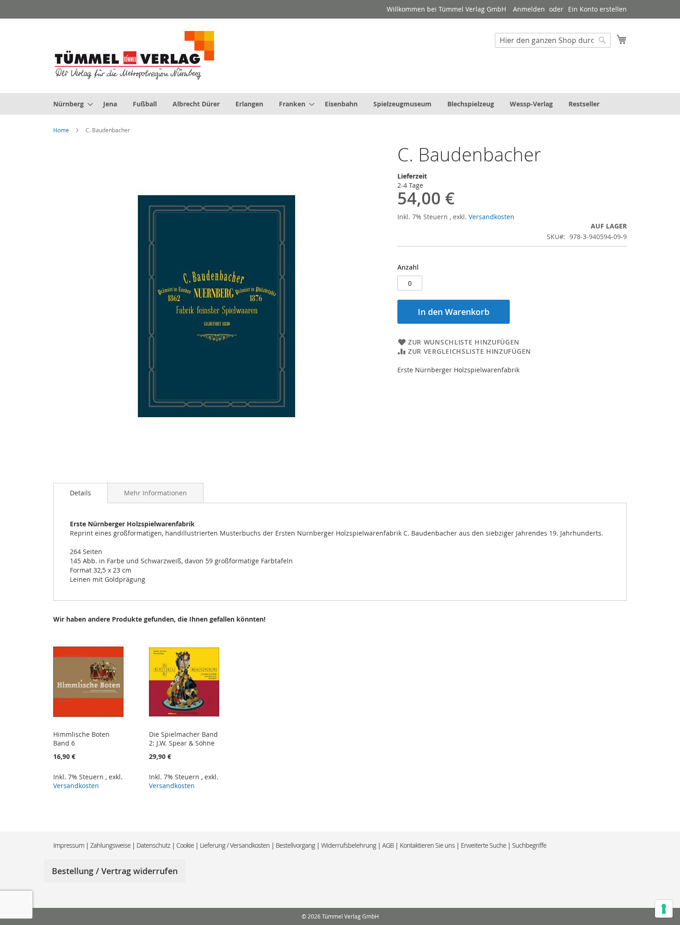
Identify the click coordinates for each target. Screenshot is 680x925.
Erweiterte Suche (483, 845)
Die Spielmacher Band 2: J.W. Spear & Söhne (183, 738)
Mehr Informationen (155, 492)
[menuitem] (70, 104)
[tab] (80, 493)
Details (80, 492)
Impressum (68, 845)
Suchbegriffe (529, 845)
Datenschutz (153, 845)
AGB (388, 845)
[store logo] (134, 55)
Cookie (185, 845)
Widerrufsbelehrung (348, 845)
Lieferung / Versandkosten (235, 845)
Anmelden (529, 9)
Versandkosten (491, 216)
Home (61, 130)
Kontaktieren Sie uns (427, 845)
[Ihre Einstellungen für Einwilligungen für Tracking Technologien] (664, 909)
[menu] (340, 104)
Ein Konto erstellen (597, 9)
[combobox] (553, 40)
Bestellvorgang (295, 845)
